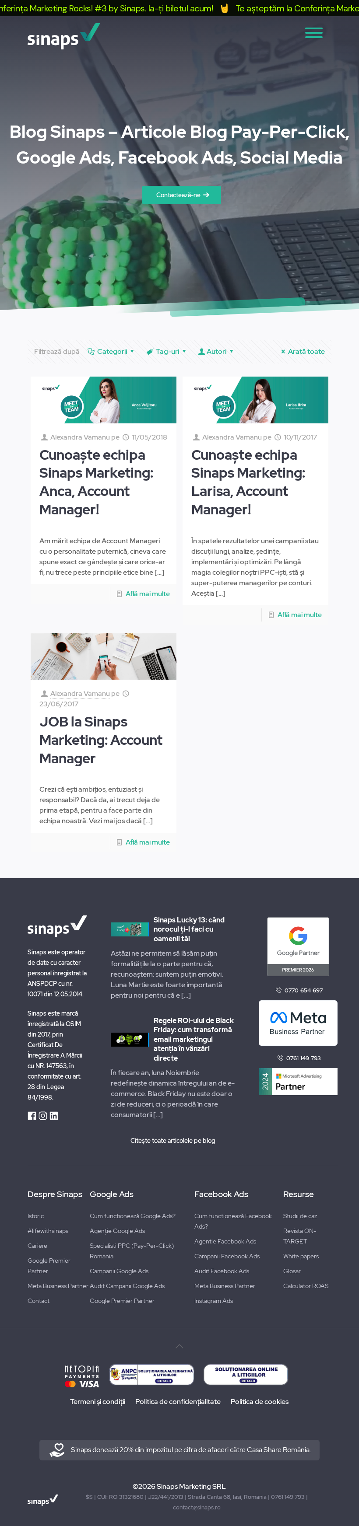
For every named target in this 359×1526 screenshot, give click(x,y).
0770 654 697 (304, 990)
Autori (216, 351)
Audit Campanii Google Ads (127, 1286)
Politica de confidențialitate (178, 1401)
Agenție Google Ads (117, 1231)
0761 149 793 (303, 1058)
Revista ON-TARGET (299, 1236)
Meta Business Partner (58, 1286)
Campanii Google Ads (119, 1271)
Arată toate (306, 351)
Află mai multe (148, 593)
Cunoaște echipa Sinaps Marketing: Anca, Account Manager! (96, 482)
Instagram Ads (213, 1301)
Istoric (36, 1216)
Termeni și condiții (97, 1401)
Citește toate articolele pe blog (172, 1141)
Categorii (112, 351)
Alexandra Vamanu (80, 437)
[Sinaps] (64, 36)
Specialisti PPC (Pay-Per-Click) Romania (132, 1251)
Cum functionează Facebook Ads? (233, 1221)
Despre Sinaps (55, 1194)
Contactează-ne (178, 195)
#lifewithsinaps (48, 1231)
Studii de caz (300, 1216)
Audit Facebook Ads (221, 1271)
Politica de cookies (260, 1401)
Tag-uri (167, 351)
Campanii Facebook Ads (227, 1256)
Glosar (292, 1271)
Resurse (298, 1194)
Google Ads (112, 1194)
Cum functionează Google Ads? (133, 1216)
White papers (301, 1256)
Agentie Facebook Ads (225, 1241)
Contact (38, 1301)
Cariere (37, 1246)
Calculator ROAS (305, 1286)
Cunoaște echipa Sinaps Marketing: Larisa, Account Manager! (248, 482)
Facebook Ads (221, 1194)
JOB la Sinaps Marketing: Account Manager (100, 740)
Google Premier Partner (49, 1266)
